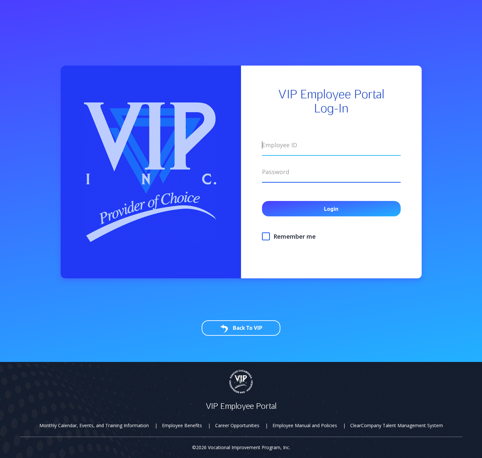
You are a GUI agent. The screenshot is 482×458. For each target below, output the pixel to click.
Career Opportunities (237, 425)
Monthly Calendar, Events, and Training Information (94, 425)
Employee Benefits (182, 425)
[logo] (241, 381)
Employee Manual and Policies (304, 425)
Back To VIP (246, 327)
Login (331, 208)
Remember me (294, 236)
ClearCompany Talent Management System (396, 425)
